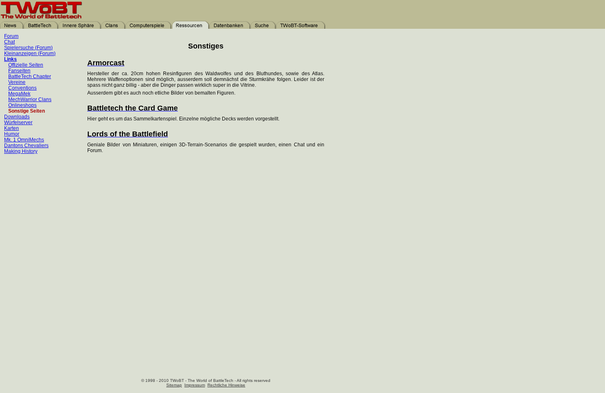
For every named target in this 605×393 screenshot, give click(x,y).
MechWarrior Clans (29, 99)
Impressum (194, 385)
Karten (11, 128)
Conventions (22, 88)
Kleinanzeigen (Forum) (30, 53)
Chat (9, 42)
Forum (11, 36)
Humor (11, 134)
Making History (20, 151)
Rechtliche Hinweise (226, 385)
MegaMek (19, 94)
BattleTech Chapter (29, 76)
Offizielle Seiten (25, 65)
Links (10, 59)
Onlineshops (22, 105)
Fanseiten (19, 71)
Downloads (17, 117)
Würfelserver (18, 122)
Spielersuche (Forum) (28, 48)
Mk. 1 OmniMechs (24, 140)
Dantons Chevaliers (26, 145)
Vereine (17, 82)
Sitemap (174, 385)
